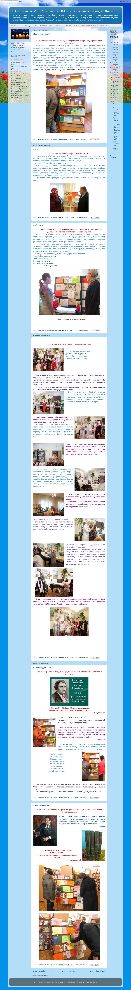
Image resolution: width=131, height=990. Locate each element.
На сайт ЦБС (15, 26)
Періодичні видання (46, 26)
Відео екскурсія (104, 26)
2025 (113, 47)
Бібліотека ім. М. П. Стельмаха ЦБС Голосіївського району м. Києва (63, 11)
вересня (115, 89)
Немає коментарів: (81, 139)
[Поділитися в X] (94, 139)
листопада (116, 81)
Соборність (38, 225)
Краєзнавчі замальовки (63, 26)
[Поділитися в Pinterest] (98, 139)
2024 (113, 49)
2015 (113, 72)
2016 (113, 70)
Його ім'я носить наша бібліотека (85, 26)
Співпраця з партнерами (113, 156)
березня (115, 102)
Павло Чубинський (41, 34)
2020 (113, 60)
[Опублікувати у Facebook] (96, 139)
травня (115, 97)
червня (115, 93)
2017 (113, 67)
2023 (113, 52)
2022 (113, 55)
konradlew (79, 982)
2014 (113, 75)
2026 (113, 44)
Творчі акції (26, 26)
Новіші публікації (40, 971)
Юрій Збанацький (41, 805)
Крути (35, 149)
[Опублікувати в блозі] (92, 139)
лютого (115, 106)
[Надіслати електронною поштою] (91, 139)
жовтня (115, 85)
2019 (113, 62)
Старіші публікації (97, 971)
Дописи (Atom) (48, 975)
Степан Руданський (42, 667)
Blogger (94, 982)
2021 (113, 57)
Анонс (35, 26)
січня (115, 110)
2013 (113, 149)
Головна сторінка (68, 971)
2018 (113, 65)
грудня (115, 77)
